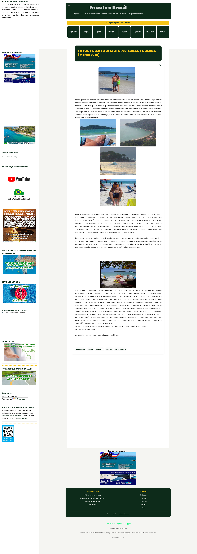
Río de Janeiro (120, 349)
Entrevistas (92, 504)
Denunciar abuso (118, 537)
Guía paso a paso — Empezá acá (118, 23)
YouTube (143, 501)
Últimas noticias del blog (92, 495)
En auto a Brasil (108, 7)
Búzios (90, 349)
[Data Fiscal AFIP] (8, 442)
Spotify (143, 504)
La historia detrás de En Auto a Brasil (92, 498)
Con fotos (99, 349)
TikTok (143, 498)
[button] (73, 32)
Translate (21, 399)
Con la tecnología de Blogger (118, 523)
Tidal (143, 508)
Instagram (143, 495)
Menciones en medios (92, 501)
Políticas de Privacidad (11, 415)
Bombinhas (80, 349)
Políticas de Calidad (18, 418)
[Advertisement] (118, 427)
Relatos (109, 349)
